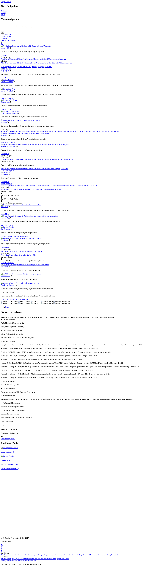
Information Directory (16, 555)
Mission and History (16, 59)
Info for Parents (6, 559)
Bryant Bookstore (63, 559)
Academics (4, 135)
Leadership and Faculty (31, 59)
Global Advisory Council (33, 63)
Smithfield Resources (24, 67)
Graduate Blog (31, 255)
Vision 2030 (5, 48)
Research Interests (9, 396)
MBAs (12, 236)
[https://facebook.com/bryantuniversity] (78, 545)
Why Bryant (5, 71)
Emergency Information (28, 561)
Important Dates (39, 251)
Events (106, 555)
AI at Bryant (5, 63)
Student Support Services (20, 131)
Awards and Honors (9, 381)
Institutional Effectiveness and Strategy (53, 59)
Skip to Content (6, 2)
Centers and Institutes (17, 63)
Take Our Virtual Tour (35, 189)
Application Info (6, 184)
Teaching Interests (9, 388)
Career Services (98, 555)
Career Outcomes (7, 82)
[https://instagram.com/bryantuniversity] (78, 547)
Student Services (37, 559)
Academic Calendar (49, 559)
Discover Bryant (6, 34)
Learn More (5, 154)
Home (7, 307)
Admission (4, 174)
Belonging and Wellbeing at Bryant (41, 131)
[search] (78, 42)
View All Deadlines (7, 263)
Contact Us (48, 67)
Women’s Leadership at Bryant (80, 131)
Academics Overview (8, 143)
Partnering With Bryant (8, 67)
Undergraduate (6, 36)
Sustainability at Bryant (50, 63)
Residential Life (6, 131)
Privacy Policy (6, 561)
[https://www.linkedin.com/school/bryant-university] (78, 551)
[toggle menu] (2, 32)
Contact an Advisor (7, 299)
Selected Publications (10, 341)
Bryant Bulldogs (77, 555)
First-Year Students (35, 186)
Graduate (4, 38)
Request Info (23, 189)
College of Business (7, 159)
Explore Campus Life (8, 109)
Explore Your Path (7, 91)
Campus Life (5, 102)
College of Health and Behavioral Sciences (29, 159)
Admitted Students (75, 186)
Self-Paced (4, 267)
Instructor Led (5, 276)
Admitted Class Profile (89, 186)
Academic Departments (9, 169)
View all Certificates (21, 299)
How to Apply (6, 186)
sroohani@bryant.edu (8, 439)
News (3, 15)
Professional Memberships (11, 403)
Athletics (4, 11)
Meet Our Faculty (7, 225)
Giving (3, 13)
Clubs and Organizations (9, 113)
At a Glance (5, 59)
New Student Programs (61, 131)
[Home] (17, 30)
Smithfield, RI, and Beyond (110, 131)
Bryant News (59, 555)
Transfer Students (63, 186)
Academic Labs (22, 169)
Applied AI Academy (8, 285)
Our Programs (5, 229)
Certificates (24, 236)
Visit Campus (13, 189)
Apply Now (5, 189)
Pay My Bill (16, 559)
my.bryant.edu (113, 555)
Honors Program (54, 169)
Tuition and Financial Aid (19, 186)
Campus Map (95, 131)
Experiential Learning (8, 146)
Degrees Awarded (9, 319)
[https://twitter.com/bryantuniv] (78, 549)
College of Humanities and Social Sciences (58, 159)
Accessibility (15, 561)
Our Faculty (65, 169)
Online (17, 236)
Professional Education (8, 40)
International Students (49, 186)
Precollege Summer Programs (53, 189)
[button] (2, 44)
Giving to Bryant (43, 555)
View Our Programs (7, 171)
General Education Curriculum (38, 169)
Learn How (5, 55)
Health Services (25, 559)
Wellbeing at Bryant (65, 63)
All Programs (5, 236)
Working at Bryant (38, 67)
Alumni (51, 555)
